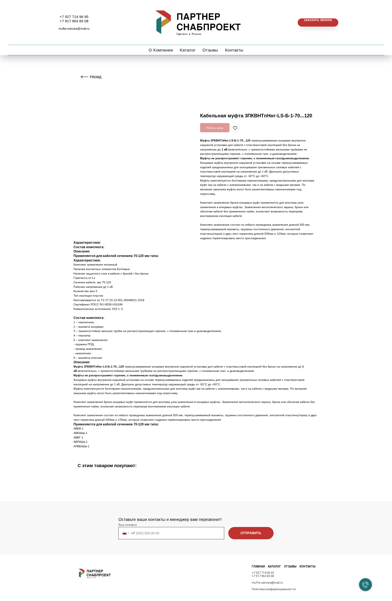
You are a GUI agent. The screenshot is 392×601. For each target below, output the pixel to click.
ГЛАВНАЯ (258, 566)
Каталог (188, 50)
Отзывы (210, 50)
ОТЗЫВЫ (290, 566)
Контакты (234, 50)
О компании (161, 50)
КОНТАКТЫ (307, 566)
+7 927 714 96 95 (74, 17)
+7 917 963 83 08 (74, 21)
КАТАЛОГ (274, 566)
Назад (95, 76)
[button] (318, 22)
